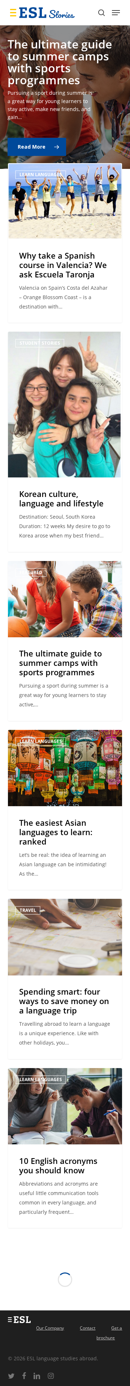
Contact (87, 1328)
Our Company (50, 1328)
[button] (116, 12)
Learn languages (41, 174)
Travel (28, 910)
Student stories (40, 343)
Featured (31, 572)
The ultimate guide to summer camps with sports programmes (60, 62)
